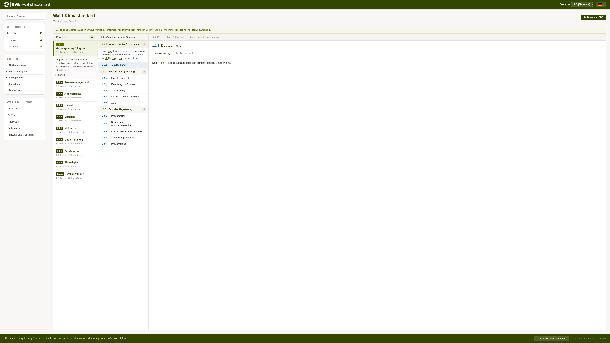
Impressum (14, 121)
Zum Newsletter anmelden (551, 338)
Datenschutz (15, 128)
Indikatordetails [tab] (185, 53)
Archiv (11, 115)
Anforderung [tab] (163, 53)
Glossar (12, 108)
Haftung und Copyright (21, 134)
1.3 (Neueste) (583, 4)
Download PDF (595, 17)
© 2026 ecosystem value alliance (589, 338)
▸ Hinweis (60, 75)
